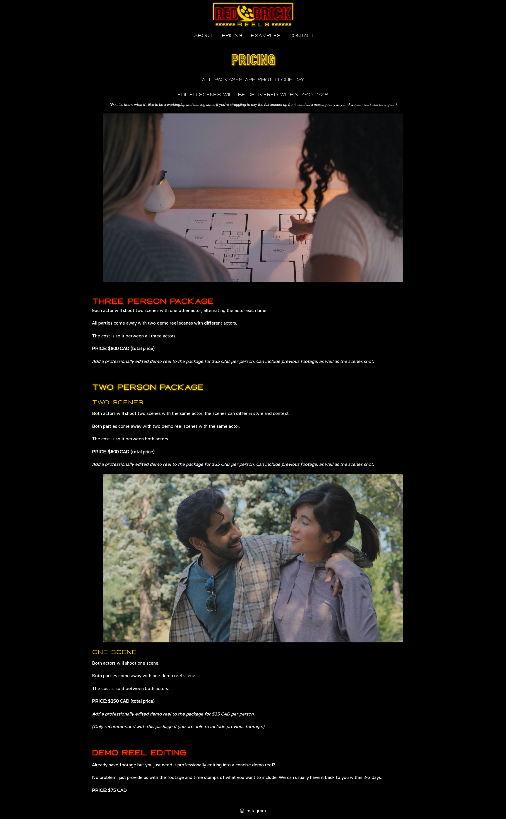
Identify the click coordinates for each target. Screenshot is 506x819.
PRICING (232, 36)
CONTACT (301, 36)
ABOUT (203, 36)
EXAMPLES (266, 36)
